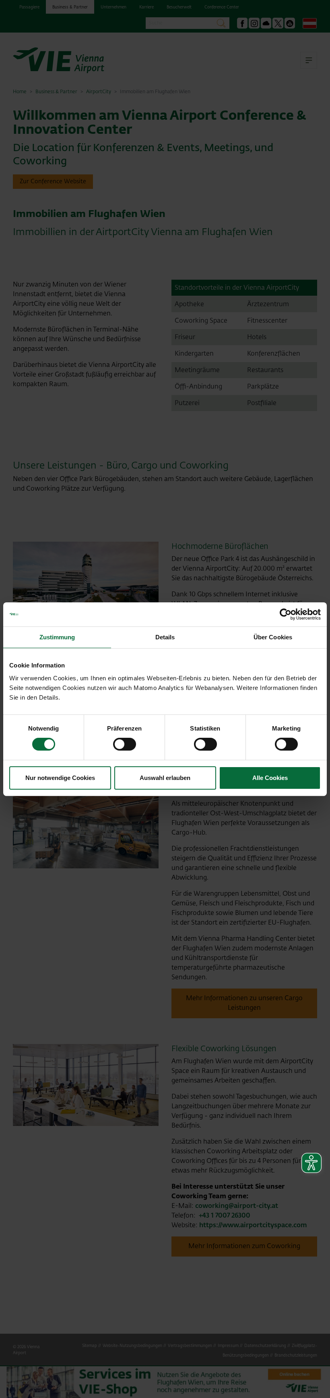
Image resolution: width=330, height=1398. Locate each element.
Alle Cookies (270, 777)
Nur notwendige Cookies (60, 777)
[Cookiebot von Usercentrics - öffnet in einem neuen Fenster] (285, 614)
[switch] (124, 744)
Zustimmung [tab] (57, 636)
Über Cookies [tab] (273, 636)
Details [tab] (165, 636)
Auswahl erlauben (165, 777)
